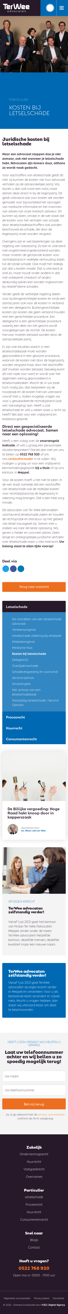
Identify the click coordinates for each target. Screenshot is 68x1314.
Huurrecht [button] (14, 727)
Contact (34, 1247)
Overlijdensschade (25, 665)
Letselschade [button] (16, 606)
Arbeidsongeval (23, 641)
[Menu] (61, 8)
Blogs (34, 1239)
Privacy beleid (41, 1298)
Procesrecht (34, 1204)
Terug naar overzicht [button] (34, 586)
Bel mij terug (34, 1103)
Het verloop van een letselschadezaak (26, 691)
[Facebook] (13, 568)
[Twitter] (5, 568)
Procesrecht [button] (15, 716)
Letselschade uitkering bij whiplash (36, 635)
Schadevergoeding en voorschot (35, 671)
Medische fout (22, 647)
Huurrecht (34, 1161)
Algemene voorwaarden (17, 1298)
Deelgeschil (20, 659)
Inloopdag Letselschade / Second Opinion (35, 702)
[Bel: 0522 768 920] (50, 7)
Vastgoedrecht (34, 1169)
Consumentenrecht (34, 1219)
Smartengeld (21, 683)
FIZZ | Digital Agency (53, 1304)
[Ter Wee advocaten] (16, 8)
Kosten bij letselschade (29, 653)
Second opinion (23, 677)
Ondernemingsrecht (34, 1154)
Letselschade (34, 1197)
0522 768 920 (34, 1267)
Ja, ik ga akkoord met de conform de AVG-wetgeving (35, 1116)
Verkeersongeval (24, 629)
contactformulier (20, 458)
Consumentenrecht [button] (21, 738)
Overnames (34, 1176)
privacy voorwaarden (51, 1114)
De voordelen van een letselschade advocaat (36, 621)
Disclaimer (58, 1298)
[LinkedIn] (21, 568)
